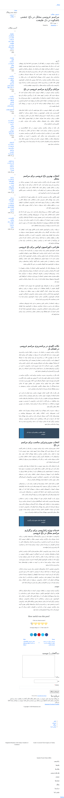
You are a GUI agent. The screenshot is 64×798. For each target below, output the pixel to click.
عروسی (57, 14)
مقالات (52, 14)
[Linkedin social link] (35, 634)
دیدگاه (57, 677)
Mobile (56, 685)
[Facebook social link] (46, 634)
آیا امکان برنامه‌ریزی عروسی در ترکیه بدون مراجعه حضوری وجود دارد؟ (11, 148)
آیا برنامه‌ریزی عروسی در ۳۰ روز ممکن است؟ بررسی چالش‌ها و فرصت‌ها (11, 126)
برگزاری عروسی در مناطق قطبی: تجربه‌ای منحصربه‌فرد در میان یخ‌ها (10, 82)
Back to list (39, 642)
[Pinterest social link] (39, 634)
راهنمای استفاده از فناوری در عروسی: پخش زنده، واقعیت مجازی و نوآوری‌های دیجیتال (11, 41)
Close (15, 10)
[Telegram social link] (31, 634)
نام (58, 681)
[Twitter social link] (42, 634)
